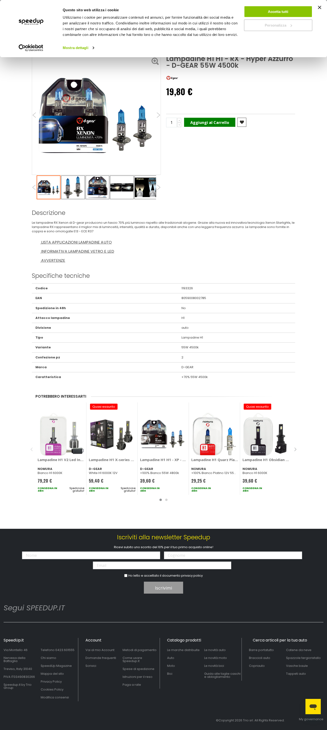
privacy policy (192, 575)
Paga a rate (132, 684)
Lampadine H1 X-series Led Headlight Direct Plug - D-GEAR (112, 459)
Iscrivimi (163, 588)
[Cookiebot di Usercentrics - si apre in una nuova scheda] (31, 47)
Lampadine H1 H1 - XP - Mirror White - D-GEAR (163, 459)
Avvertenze (52, 260)
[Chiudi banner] (319, 9)
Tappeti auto (296, 673)
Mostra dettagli (75, 48)
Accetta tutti (278, 12)
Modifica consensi (55, 697)
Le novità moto (215, 658)
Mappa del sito (52, 673)
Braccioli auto (259, 658)
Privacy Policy (51, 681)
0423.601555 (64, 650)
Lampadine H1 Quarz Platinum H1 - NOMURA (214, 459)
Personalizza (275, 25)
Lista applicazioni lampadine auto (76, 242)
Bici (169, 673)
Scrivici (90, 665)
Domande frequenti (100, 658)
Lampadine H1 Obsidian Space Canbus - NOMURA (265, 459)
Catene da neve (298, 650)
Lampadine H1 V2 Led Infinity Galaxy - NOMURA (61, 459)
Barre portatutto (261, 650)
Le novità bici (214, 665)
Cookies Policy (52, 689)
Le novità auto (215, 650)
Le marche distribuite (183, 650)
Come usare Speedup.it (132, 659)
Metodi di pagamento (140, 650)
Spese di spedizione (138, 669)
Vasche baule (297, 665)
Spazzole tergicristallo (303, 658)
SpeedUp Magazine (56, 665)
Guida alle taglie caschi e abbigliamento (222, 675)
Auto (170, 658)
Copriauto (257, 665)
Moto (171, 665)
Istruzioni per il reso (137, 676)
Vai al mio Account (99, 650)
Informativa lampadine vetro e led (77, 251)
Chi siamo (48, 658)
